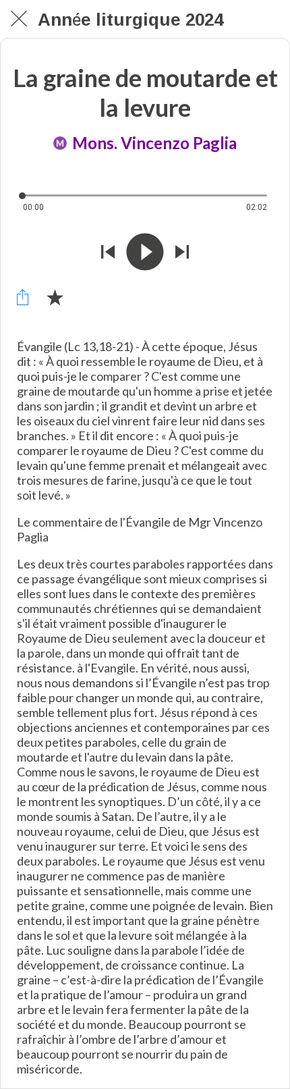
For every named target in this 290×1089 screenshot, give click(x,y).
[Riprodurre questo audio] (145, 252)
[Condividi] (22, 297)
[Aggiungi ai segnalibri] (54, 297)
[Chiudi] (19, 19)
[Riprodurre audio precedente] (107, 252)
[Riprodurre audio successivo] (182, 252)
